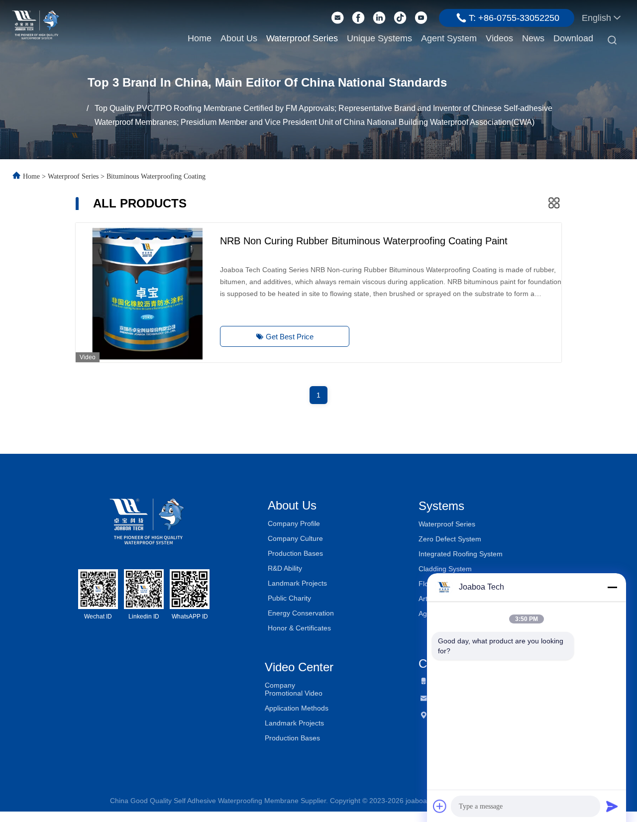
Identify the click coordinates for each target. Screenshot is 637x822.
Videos (499, 38)
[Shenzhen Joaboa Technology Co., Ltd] (35, 24)
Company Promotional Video (293, 689)
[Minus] (612, 587)
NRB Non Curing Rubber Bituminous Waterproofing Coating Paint (364, 240)
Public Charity (289, 598)
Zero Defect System (450, 539)
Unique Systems (379, 38)
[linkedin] (379, 18)
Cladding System (445, 569)
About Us (238, 38)
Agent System (449, 38)
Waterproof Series (302, 38)
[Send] (612, 806)
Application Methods (296, 708)
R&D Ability (285, 568)
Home (200, 38)
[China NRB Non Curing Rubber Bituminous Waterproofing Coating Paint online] (145, 292)
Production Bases (295, 553)
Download (573, 38)
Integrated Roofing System (461, 554)
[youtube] (421, 18)
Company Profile (294, 523)
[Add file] (440, 806)
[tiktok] (400, 18)
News (533, 38)
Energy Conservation (301, 613)
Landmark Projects (297, 583)
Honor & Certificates (299, 628)
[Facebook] (358, 18)
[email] (337, 18)
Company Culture (295, 538)
